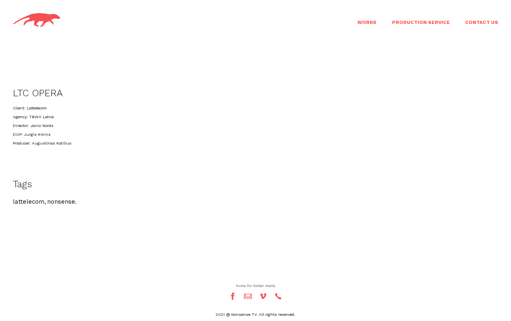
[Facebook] (232, 296)
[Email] (248, 296)
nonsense (61, 201)
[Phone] (278, 296)
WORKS (366, 22)
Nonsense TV (255, 271)
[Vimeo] (263, 296)
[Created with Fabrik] (3, 281)
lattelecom (28, 201)
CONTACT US (481, 22)
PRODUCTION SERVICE (421, 22)
